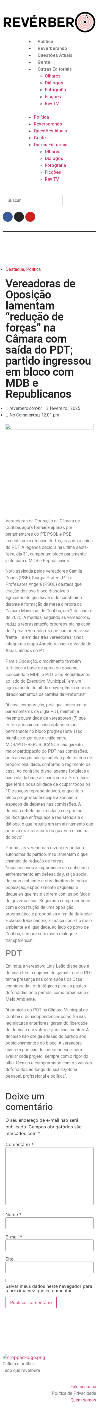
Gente (44, 62)
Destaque (15, 269)
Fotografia (55, 89)
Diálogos (54, 83)
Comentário (20, 1144)
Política (45, 41)
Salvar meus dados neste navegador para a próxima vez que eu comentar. (49, 1288)
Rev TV (52, 103)
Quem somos (83, 1400)
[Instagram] (19, 217)
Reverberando (52, 48)
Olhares (53, 76)
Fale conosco (83, 1386)
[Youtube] (30, 217)
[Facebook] (8, 217)
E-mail (14, 1237)
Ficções (53, 96)
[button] (49, 110)
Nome (13, 1214)
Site (9, 1259)
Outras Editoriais (55, 69)
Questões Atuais (55, 55)
